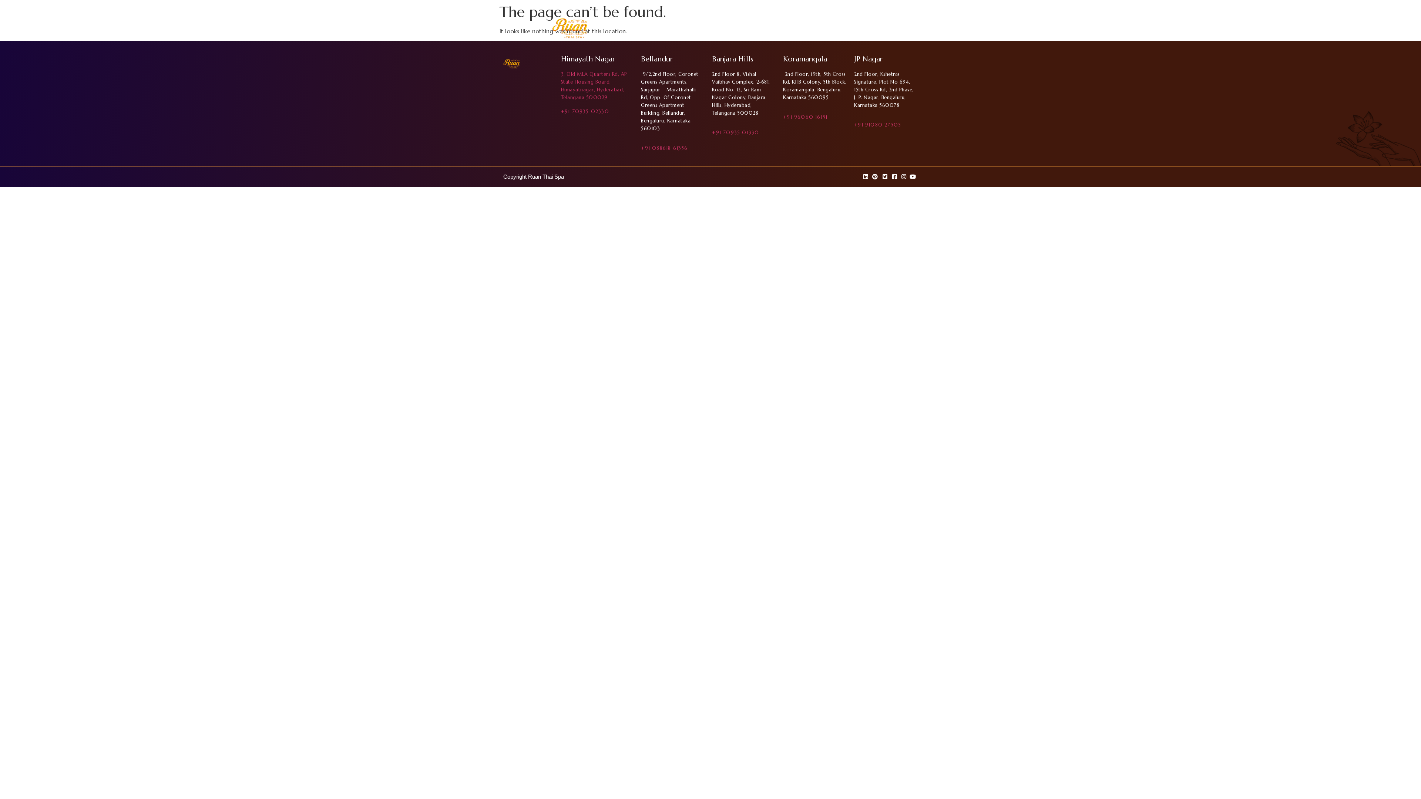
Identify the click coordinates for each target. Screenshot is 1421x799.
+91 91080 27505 (877, 125)
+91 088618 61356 (664, 148)
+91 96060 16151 (805, 117)
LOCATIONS (816, 29)
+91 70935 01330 (735, 132)
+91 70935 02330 (585, 111)
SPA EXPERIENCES (863, 29)
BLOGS (904, 29)
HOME (745, 29)
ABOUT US (777, 29)
